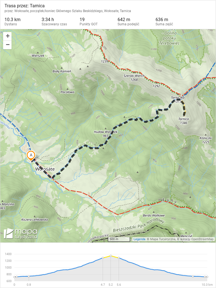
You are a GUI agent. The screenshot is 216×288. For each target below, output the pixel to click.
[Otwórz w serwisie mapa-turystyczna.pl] (20, 234)
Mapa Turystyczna (163, 239)
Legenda (139, 239)
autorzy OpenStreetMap (196, 239)
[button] (7, 36)
